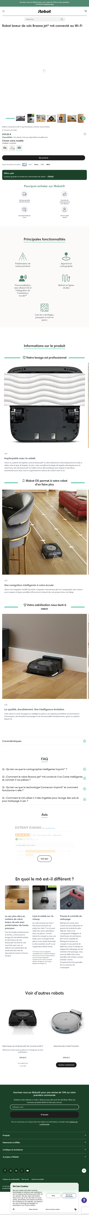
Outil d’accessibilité (37, 1179)
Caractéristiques (11, 741)
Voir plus (44, 858)
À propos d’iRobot (11, 1157)
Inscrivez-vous (49, 4)
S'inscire (44, 1114)
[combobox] (44, 19)
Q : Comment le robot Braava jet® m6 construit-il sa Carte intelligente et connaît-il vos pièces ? (42, 778)
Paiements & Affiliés (11, 1142)
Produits (6, 1135)
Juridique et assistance (13, 1149)
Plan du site (25, 1179)
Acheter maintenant (66, 1065)
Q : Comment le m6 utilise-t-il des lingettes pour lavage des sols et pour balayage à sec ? (40, 799)
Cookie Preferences (8, 1188)
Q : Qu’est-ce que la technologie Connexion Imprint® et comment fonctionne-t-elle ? (40, 789)
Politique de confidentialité (11, 1179)
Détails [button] (51, 176)
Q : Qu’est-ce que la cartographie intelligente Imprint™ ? (34, 769)
